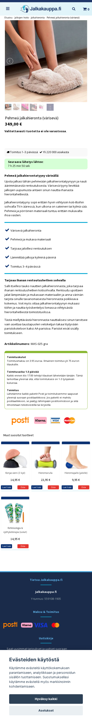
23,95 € (45, 480)
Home (8, 17)
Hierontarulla (45, 472)
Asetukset (46, 710)
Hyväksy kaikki (46, 699)
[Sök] (73, 8)
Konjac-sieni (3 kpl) (15, 472)
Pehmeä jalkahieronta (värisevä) (63, 17)
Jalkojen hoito (22, 17)
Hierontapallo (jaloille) (76, 472)
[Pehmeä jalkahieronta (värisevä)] (46, 61)
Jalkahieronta (38, 17)
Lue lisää (6, 487)
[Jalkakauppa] (41, 8)
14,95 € (15, 480)
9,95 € (76, 480)
